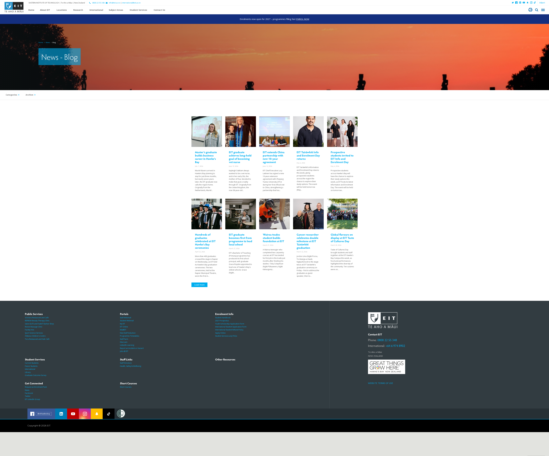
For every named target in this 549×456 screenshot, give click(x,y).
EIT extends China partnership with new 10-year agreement (274, 157)
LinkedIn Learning (127, 345)
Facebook (29, 393)
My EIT (122, 324)
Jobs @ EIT (124, 351)
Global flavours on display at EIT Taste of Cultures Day (342, 238)
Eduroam (123, 342)
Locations (62, 10)
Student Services (138, 10)
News (48, 42)
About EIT (45, 10)
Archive (29, 94)
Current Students (31, 363)
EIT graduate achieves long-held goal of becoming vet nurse (240, 157)
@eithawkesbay (43, 414)
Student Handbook (222, 317)
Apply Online (220, 333)
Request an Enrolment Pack (36, 387)
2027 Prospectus (222, 320)
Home (31, 10)
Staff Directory (126, 363)
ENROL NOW (302, 19)
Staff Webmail (125, 317)
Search (537, 10)
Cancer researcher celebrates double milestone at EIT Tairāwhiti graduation (308, 241)
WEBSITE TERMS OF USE (380, 383)
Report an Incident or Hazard (132, 348)
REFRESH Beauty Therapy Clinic (37, 320)
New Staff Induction (128, 333)
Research (78, 10)
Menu (543, 10)
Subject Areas (116, 10)
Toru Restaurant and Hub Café (37, 339)
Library (28, 372)
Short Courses (125, 387)
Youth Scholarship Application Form (229, 324)
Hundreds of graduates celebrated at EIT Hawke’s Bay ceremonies (205, 241)
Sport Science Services (34, 333)
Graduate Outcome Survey (35, 375)
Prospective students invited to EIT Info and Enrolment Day (342, 157)
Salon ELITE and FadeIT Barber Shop (39, 324)
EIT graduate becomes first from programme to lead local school (240, 239)
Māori (542, 2)
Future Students (31, 366)
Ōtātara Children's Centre (35, 336)
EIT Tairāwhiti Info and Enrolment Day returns (308, 155)
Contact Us (159, 10)
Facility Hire (29, 330)
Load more (199, 284)
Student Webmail (127, 320)
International (96, 10)
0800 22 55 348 (98, 3)
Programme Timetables (129, 336)
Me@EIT (123, 330)
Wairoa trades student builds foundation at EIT (273, 238)
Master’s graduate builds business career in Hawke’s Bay (206, 157)
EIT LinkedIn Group (32, 399)
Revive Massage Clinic (33, 327)
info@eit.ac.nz (114, 3)
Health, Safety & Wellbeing (130, 366)
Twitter (27, 396)
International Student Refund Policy (229, 330)
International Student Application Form (230, 327)
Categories (11, 94)
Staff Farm (124, 339)
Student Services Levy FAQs (226, 336)
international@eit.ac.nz (131, 3)
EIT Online (124, 327)
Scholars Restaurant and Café (37, 317)
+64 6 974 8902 (395, 345)
